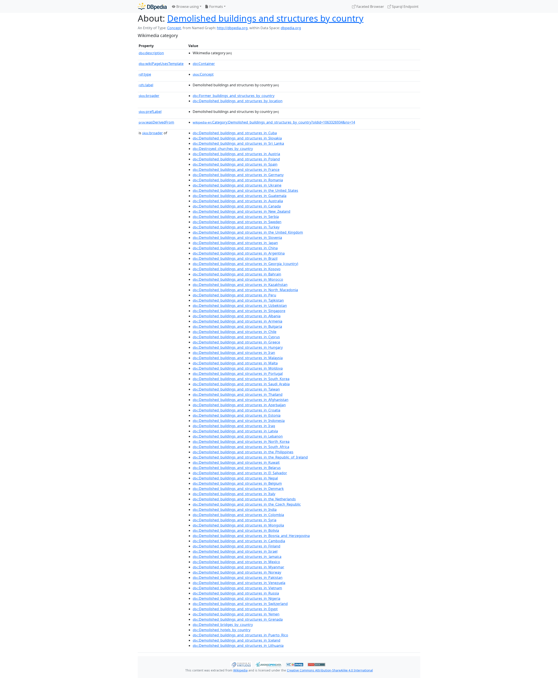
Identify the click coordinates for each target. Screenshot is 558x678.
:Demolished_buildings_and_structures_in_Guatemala (239, 195)
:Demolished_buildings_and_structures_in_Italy (234, 493)
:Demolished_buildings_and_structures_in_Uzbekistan (240, 305)
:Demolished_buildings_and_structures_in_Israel (235, 551)
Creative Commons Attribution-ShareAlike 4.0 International (330, 670)
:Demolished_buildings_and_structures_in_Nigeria (236, 598)
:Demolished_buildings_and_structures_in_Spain (235, 164)
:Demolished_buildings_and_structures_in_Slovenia (237, 237)
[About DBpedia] (152, 6)
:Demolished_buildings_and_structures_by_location (237, 101)
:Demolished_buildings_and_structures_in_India (235, 509)
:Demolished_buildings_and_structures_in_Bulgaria (237, 326)
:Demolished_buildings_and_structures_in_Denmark (238, 488)
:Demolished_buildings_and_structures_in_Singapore (239, 310)
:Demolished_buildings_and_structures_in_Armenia (237, 321)
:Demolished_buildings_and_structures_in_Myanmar (238, 567)
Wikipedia (240, 670)
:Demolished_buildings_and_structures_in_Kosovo (237, 269)
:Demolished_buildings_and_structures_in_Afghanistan (240, 399)
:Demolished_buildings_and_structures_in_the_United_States (245, 190)
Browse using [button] (187, 6)
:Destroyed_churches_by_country (223, 148)
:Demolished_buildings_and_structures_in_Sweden (237, 221)
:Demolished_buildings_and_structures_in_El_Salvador (240, 473)
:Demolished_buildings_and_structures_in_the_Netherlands (244, 499)
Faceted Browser (370, 6)
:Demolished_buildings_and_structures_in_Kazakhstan (240, 284)
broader (149, 95)
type (145, 74)
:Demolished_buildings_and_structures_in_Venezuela (239, 582)
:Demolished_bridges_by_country (223, 624)
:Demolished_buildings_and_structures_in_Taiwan (236, 389)
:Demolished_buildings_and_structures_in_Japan (235, 242)
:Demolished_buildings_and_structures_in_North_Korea (241, 441)
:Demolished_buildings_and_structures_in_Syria (234, 520)
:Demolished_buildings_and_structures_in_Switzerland (240, 603)
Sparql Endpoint (404, 6)
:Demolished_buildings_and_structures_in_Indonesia (239, 420)
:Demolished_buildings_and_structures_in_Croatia (236, 410)
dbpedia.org (291, 27)
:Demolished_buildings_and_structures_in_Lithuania (238, 645)
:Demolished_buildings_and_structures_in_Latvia (235, 431)
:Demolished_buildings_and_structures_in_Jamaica (237, 556)
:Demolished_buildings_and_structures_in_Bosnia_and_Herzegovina (251, 535)
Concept (174, 27)
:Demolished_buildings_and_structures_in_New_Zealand (241, 211)
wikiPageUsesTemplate (161, 63)
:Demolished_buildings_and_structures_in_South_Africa (241, 446)
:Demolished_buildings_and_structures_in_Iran (234, 352)
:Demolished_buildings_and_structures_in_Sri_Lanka (238, 143)
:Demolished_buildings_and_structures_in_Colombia (238, 514)
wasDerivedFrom (156, 122)
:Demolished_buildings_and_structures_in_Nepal (235, 478)
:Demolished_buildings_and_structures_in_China (235, 248)
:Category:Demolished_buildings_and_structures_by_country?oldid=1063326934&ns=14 (274, 122)
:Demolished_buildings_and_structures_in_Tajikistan (238, 300)
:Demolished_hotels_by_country (221, 629)
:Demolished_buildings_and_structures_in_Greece (236, 342)
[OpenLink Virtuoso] (241, 664)
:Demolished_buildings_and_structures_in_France (236, 169)
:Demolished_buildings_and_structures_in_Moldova (238, 368)
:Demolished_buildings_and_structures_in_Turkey (236, 227)
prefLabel (150, 111)
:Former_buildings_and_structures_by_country (233, 95)
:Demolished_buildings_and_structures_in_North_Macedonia (245, 289)
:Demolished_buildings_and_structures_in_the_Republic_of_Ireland (250, 457)
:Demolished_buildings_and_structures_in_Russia (236, 593)
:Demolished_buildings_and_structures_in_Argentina (239, 253)
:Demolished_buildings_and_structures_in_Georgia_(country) (245, 263)
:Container (204, 63)
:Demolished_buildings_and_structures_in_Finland (236, 546)
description (151, 53)
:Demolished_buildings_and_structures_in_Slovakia (237, 138)
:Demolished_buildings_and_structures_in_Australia (238, 201)
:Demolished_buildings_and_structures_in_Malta (235, 363)
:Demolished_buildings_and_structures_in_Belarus (237, 467)
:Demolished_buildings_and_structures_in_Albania (237, 316)
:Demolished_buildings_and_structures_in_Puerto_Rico (240, 635)
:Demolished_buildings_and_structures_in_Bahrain (237, 274)
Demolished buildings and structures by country (265, 18)
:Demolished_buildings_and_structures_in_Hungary (238, 347)
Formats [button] (215, 6)
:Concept (203, 74)
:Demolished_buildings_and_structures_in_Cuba (235, 133)
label (146, 85)
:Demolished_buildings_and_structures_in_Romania (238, 180)
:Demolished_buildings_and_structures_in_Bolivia (236, 530)
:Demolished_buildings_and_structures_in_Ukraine (237, 185)
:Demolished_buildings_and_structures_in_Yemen (236, 614)
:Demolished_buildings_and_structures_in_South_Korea (241, 378)
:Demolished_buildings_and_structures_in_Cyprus (236, 337)
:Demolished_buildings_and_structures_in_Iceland (236, 640)
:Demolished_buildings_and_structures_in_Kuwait (236, 462)
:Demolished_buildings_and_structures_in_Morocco (238, 279)
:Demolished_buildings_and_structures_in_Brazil (235, 258)
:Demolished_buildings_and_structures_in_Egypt (235, 609)
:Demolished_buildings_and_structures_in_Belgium (237, 483)
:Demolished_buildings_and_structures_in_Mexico (236, 561)
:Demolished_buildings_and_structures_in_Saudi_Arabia (241, 384)
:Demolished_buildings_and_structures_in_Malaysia (238, 357)
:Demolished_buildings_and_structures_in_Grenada (238, 619)
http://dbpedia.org (232, 27)
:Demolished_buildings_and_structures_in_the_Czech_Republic (247, 504)
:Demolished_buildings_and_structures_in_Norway (237, 572)
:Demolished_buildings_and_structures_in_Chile (234, 331)
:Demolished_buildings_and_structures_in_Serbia (236, 216)
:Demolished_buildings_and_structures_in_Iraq (234, 425)
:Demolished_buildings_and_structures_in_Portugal (238, 373)
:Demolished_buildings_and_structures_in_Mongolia (238, 525)
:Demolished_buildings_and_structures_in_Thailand (237, 394)
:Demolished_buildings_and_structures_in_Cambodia (239, 541)
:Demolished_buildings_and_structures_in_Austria (236, 153)
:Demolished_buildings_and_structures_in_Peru (234, 295)
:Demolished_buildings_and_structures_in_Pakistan (237, 577)
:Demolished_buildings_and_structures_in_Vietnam (237, 588)
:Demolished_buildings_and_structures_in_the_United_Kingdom (248, 232)
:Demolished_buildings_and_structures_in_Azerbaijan (239, 405)
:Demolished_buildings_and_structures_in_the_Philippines (243, 452)
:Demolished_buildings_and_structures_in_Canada (237, 206)
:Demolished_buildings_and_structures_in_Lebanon (238, 436)
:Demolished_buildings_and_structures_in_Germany (238, 174)
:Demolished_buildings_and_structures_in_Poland (236, 159)
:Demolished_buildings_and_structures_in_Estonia (237, 415)
